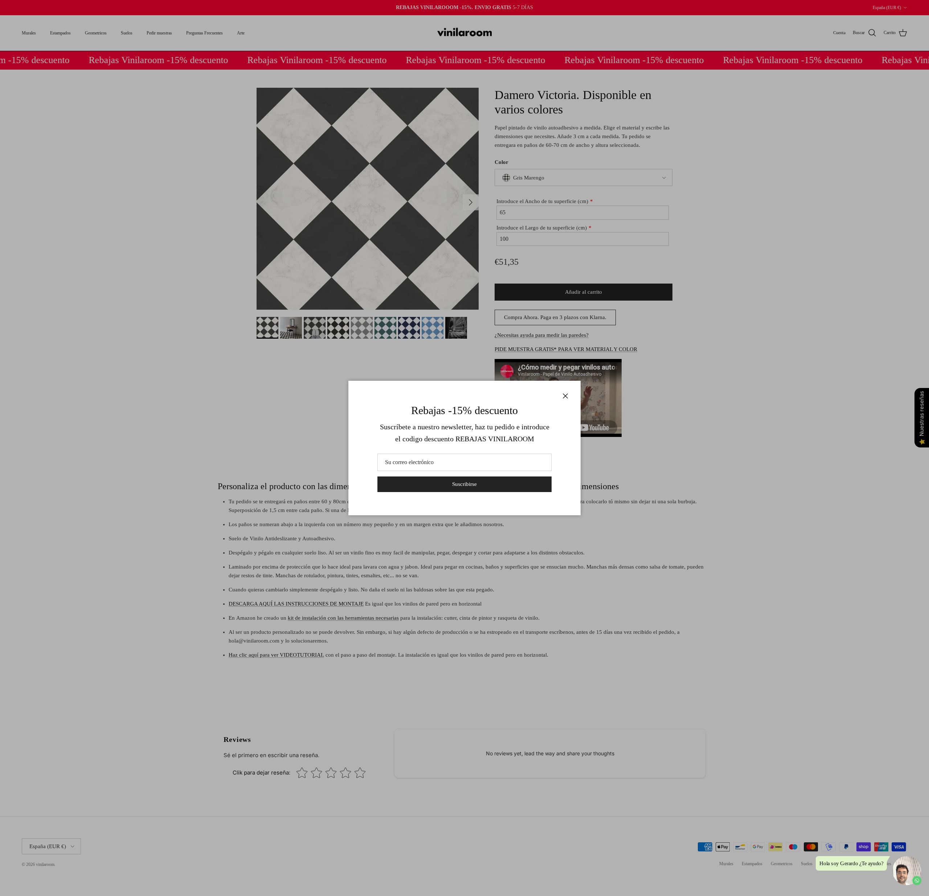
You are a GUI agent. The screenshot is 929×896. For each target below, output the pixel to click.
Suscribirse (464, 484)
